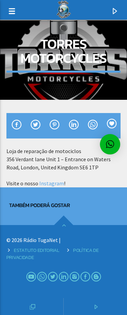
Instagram (51, 183)
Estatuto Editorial (36, 250)
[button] (110, 144)
